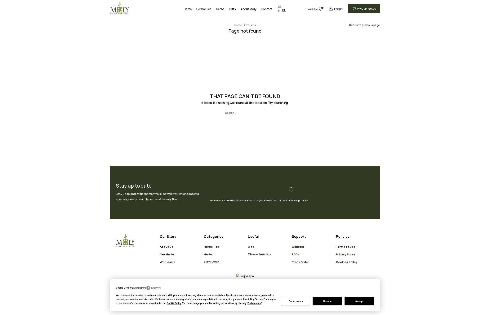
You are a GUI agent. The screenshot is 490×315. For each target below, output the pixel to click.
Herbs (220, 9)
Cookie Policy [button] (174, 303)
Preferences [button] (254, 303)
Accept (359, 301)
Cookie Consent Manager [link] (129, 287)
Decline (327, 301)
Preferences (295, 301)
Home (188, 9)
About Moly (248, 9)
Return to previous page (364, 25)
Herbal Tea (204, 9)
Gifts (232, 9)
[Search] (264, 112)
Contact (266, 9)
